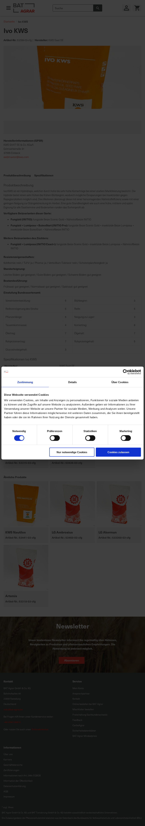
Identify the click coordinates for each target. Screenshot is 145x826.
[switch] (55, 438)
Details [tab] (72, 381)
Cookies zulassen (118, 452)
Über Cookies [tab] (119, 381)
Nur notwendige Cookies (72, 452)
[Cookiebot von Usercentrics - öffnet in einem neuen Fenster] (125, 371)
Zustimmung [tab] (25, 381)
